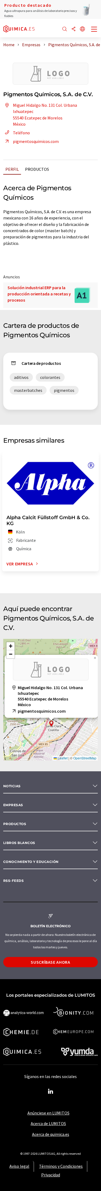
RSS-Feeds (13, 881)
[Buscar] (64, 29)
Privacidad (50, 1174)
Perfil (12, 169)
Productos (37, 169)
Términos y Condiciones (61, 1166)
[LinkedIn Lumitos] (50, 1091)
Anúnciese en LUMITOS (48, 1113)
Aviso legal (19, 1166)
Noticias (12, 786)
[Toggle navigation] (94, 29)
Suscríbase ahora (50, 962)
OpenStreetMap (84, 758)
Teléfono (21, 132)
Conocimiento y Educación (31, 862)
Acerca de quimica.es (50, 1134)
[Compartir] (73, 29)
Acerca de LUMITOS (48, 1123)
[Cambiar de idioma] (82, 29)
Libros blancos (19, 843)
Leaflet (62, 758)
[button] (51, 723)
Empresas (13, 805)
